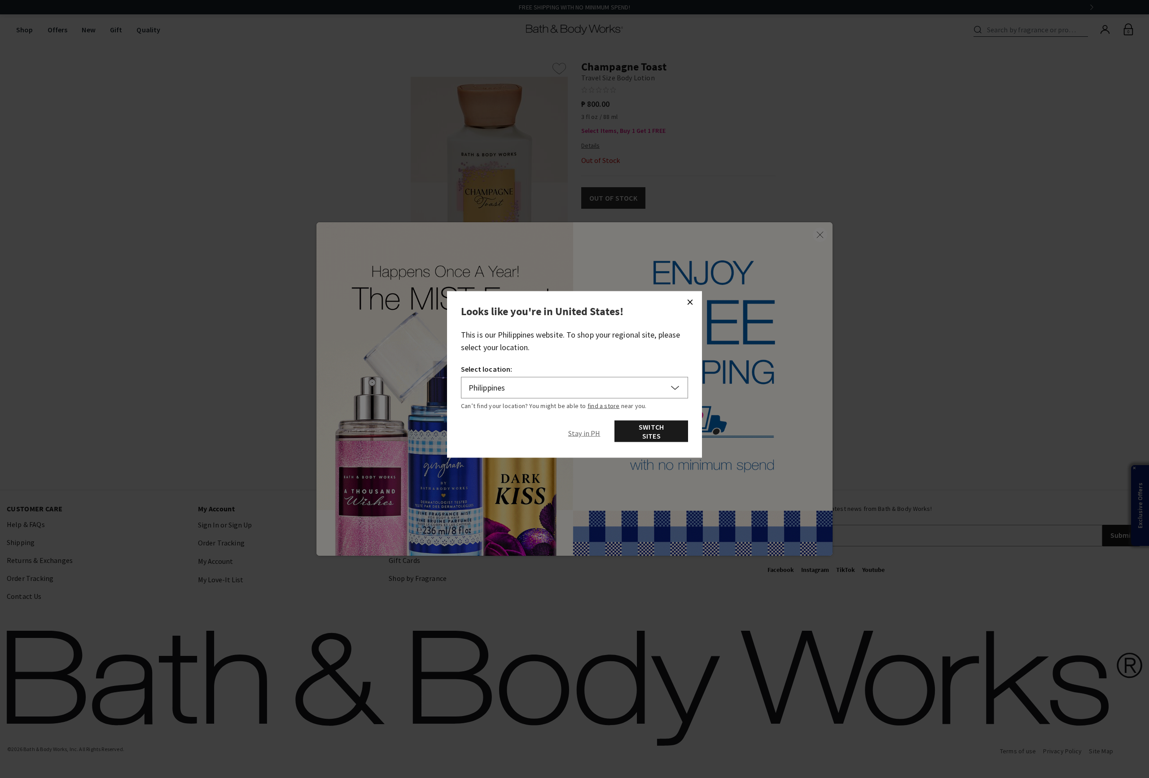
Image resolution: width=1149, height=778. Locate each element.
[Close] (690, 302)
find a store (604, 406)
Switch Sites (651, 431)
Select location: (487, 369)
